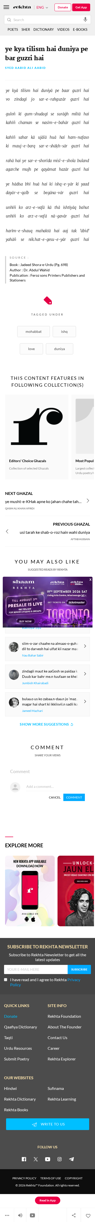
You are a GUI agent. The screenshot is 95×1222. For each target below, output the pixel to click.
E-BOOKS (80, 29)
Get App (81, 7)
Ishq (64, 331)
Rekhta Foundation (64, 1016)
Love (31, 349)
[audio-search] (85, 19)
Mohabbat (34, 331)
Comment (74, 797)
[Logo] (22, 7)
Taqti (8, 1038)
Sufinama (56, 1088)
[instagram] (59, 1159)
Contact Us (57, 1038)
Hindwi (10, 1088)
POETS (13, 29)
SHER (26, 29)
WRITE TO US (53, 1124)
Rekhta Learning (62, 1099)
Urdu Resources (18, 1048)
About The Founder (65, 1027)
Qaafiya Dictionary (20, 1027)
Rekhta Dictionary (20, 1099)
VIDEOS (63, 29)
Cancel (55, 797)
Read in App (48, 1200)
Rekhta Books (16, 1110)
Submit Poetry (16, 1059)
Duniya (59, 349)
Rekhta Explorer (62, 1059)
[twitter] (36, 1159)
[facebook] (24, 1159)
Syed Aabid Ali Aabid (25, 68)
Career (54, 1048)
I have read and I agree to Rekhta (45, 982)
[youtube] (48, 1159)
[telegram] (71, 1159)
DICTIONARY (43, 29)
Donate (63, 7)
